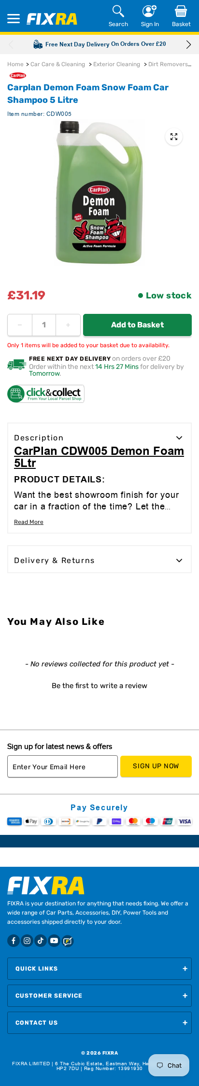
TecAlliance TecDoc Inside (99, 1076)
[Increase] (68, 325)
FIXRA (110, 1053)
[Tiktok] (40, 940)
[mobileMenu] (13, 18)
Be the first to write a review (99, 685)
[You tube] (54, 940)
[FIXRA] (52, 19)
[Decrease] (20, 325)
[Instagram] (27, 940)
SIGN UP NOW (156, 766)
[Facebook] (13, 940)
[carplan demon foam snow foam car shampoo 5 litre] (174, 136)
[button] (188, 44)
